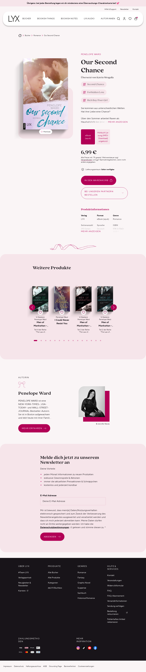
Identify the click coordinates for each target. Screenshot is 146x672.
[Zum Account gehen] (124, 18)
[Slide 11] (82, 340)
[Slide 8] (68, 340)
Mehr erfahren (32, 428)
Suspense (82, 587)
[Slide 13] (91, 340)
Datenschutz (19, 666)
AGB (45, 666)
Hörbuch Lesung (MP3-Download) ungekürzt (103, 137)
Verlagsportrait (24, 577)
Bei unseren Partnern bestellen (99, 193)
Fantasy (81, 577)
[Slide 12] (87, 340)
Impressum (7, 666)
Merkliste (46, 132)
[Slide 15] (100, 340)
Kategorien (53, 582)
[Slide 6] (59, 340)
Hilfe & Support (110, 9)
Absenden (50, 536)
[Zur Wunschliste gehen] (130, 18)
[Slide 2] (41, 340)
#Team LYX (23, 572)
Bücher (27, 35)
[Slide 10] (77, 340)
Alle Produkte (54, 577)
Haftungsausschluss (33, 666)
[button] (40, 309)
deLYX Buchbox (55, 587)
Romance (37, 35)
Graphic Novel (84, 582)
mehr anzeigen (118, 121)
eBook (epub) (88, 137)
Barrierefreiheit (70, 666)
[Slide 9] (73, 340)
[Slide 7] (64, 340)
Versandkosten (86, 160)
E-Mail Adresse (48, 495)
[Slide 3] (45, 340)
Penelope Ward (91, 54)
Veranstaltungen (114, 580)
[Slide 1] (35, 340)
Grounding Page (55, 666)
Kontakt (136, 9)
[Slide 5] (55, 340)
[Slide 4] (50, 340)
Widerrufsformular (115, 585)
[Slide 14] (96, 340)
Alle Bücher (53, 572)
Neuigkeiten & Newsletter (24, 584)
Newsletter (124, 9)
